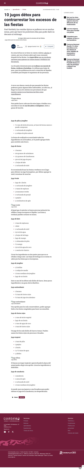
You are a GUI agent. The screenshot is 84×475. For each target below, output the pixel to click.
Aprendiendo (16, 9)
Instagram (5, 432)
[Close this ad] (83, 466)
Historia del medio (73, 433)
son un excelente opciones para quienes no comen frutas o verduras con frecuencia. (31, 59)
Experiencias (27, 428)
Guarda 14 (7, 9)
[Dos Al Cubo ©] (68, 454)
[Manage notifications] (80, 467)
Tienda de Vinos (28, 430)
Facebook (9, 432)
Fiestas (22, 397)
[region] (42, 471)
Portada (26, 421)
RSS (69, 430)
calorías (47, 53)
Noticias (26, 423)
